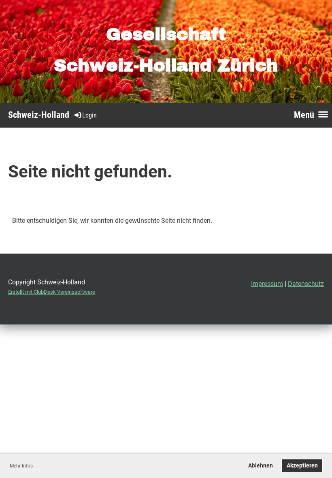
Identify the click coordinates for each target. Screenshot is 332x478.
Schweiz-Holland (38, 115)
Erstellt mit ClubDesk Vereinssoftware (51, 292)
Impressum (267, 284)
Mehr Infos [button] (21, 466)
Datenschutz (306, 284)
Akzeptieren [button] (302, 465)
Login (89, 115)
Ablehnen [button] (260, 465)
